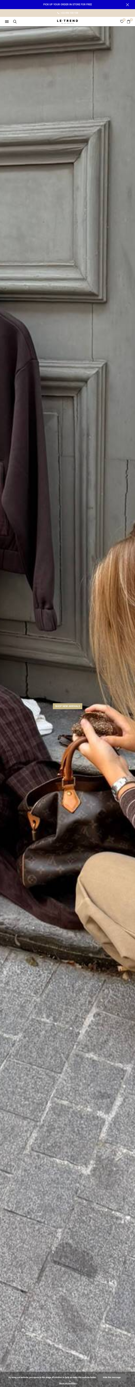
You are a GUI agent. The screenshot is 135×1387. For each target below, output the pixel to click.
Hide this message (112, 1377)
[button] (7, 21)
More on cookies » (68, 1383)
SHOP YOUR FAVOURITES (67, 706)
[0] (128, 21)
